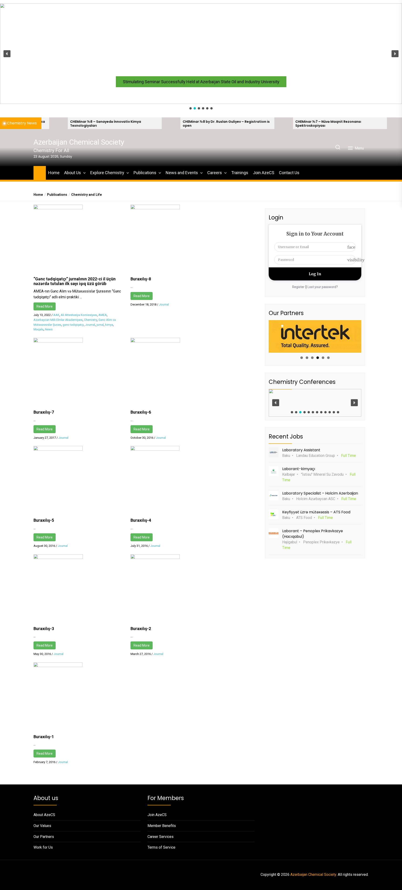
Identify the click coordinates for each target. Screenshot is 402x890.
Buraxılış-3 (44, 628)
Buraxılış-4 (141, 520)
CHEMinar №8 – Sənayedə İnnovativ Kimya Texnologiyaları (61, 124)
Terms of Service (161, 847)
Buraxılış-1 (44, 736)
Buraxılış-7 (44, 412)
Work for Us (43, 847)
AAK (56, 315)
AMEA (102, 315)
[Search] (338, 148)
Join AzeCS (263, 172)
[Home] (40, 172)
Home (54, 172)
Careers (214, 172)
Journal (90, 324)
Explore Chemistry (107, 172)
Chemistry (90, 320)
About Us (72, 172)
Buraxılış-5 (44, 520)
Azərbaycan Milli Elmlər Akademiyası (58, 320)
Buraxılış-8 (141, 278)
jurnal (100, 324)
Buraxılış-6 (141, 412)
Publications (145, 172)
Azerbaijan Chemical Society (79, 142)
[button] (201, 53)
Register (298, 287)
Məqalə (39, 329)
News (49, 329)
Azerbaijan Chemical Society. (313, 874)
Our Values (42, 826)
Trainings (239, 172)
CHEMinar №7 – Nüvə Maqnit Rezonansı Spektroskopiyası (284, 124)
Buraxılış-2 (141, 628)
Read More (45, 306)
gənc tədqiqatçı (73, 324)
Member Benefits (161, 826)
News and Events (182, 172)
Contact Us (289, 172)
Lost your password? (323, 287)
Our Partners (44, 836)
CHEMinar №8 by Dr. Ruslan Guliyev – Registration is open (182, 124)
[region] (201, 56)
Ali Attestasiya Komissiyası (79, 315)
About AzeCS (44, 815)
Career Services (160, 836)
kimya (109, 324)
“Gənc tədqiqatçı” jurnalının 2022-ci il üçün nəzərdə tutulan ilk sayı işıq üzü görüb (75, 281)
